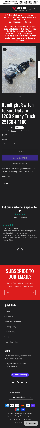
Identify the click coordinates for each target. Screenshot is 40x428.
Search (7, 312)
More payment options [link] (20, 163)
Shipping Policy (10, 327)
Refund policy (18, 416)
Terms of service (15, 419)
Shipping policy (27, 419)
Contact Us (8, 317)
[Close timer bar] (38, 2)
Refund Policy (9, 332)
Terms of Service (10, 337)
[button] (4, 8)
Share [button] (6, 183)
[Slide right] (24, 96)
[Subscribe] (33, 292)
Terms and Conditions (12, 322)
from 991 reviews (20, 217)
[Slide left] (15, 96)
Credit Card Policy (11, 342)
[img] (20, 214)
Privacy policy (28, 416)
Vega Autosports (19, 413)
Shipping (13, 130)
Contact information (21, 423)
